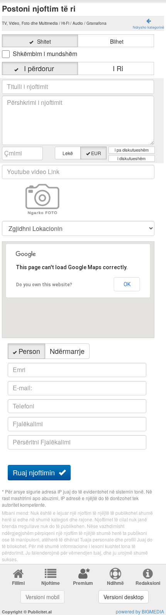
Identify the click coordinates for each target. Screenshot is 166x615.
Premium (83, 582)
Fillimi (18, 582)
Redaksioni (148, 582)
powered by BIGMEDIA (140, 611)
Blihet (117, 41)
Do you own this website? (44, 284)
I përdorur (43, 68)
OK (127, 284)
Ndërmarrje (67, 351)
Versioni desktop (123, 597)
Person (29, 351)
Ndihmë (115, 582)
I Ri (116, 68)
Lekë (68, 153)
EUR (96, 153)
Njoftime (50, 582)
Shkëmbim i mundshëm (45, 54)
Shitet (44, 41)
